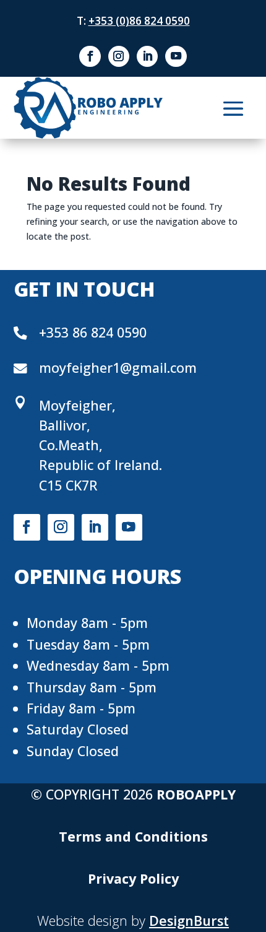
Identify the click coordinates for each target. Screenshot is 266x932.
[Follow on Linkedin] (147, 56)
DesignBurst (189, 921)
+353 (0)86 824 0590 (139, 21)
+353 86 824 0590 (93, 332)
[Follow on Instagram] (118, 56)
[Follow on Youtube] (175, 56)
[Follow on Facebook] (89, 56)
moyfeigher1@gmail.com (118, 368)
